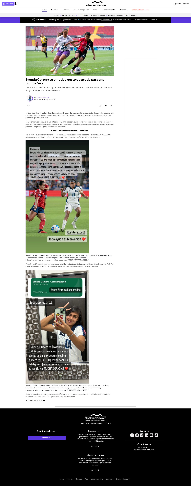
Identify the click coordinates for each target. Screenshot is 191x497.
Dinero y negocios (81, 10)
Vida (95, 10)
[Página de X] (137, 436)
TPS (79, 15)
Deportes (124, 10)
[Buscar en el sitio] (17, 3)
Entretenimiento (108, 10)
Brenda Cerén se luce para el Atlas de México (69, 131)
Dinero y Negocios (123, 479)
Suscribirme (47, 437)
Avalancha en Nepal (68, 15)
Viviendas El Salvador (115, 15)
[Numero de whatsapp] (146, 436)
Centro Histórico (131, 15)
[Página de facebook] (132, 436)
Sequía (56, 15)
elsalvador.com (106, 20)
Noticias (54, 10)
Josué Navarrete (43, 97)
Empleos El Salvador (98, 15)
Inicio (44, 10)
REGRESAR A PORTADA (35, 401)
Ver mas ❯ (95, 446)
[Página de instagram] (141, 436)
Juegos (85, 15)
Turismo (66, 10)
